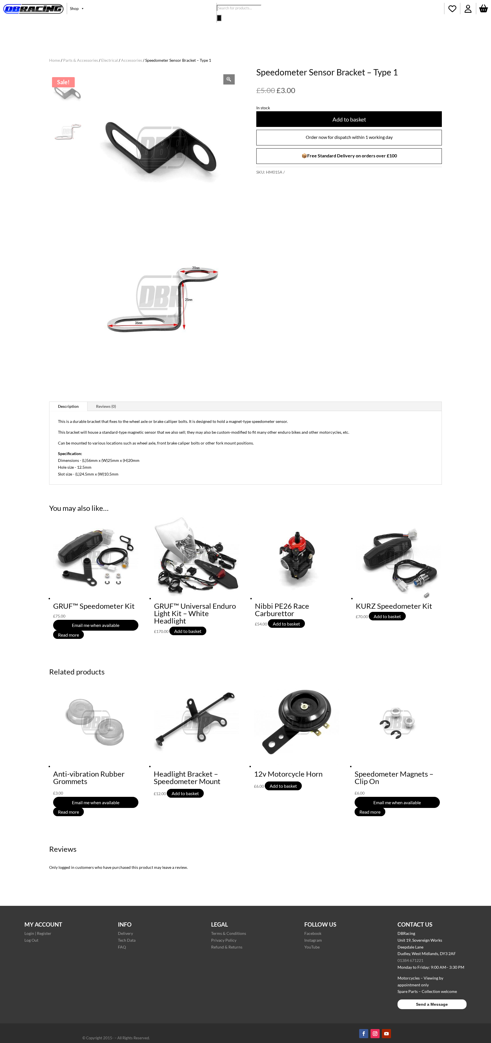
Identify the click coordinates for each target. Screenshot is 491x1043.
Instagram (313, 940)
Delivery (125, 933)
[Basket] (483, 8)
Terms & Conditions (228, 933)
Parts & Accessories (80, 60)
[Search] (219, 18)
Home (54, 60)
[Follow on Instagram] (375, 1033)
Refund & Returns (226, 947)
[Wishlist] (452, 8)
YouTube (312, 947)
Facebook (312, 933)
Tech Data (127, 940)
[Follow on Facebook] (363, 1033)
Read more (68, 634)
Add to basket (349, 119)
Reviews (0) (106, 406)
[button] (468, 8)
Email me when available (95, 625)
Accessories (131, 60)
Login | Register (37, 933)
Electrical (109, 60)
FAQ (122, 947)
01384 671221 (410, 960)
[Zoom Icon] (229, 79)
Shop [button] (74, 8)
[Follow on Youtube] (386, 1033)
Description (68, 406)
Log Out (31, 940)
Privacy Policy (223, 940)
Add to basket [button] (187, 631)
